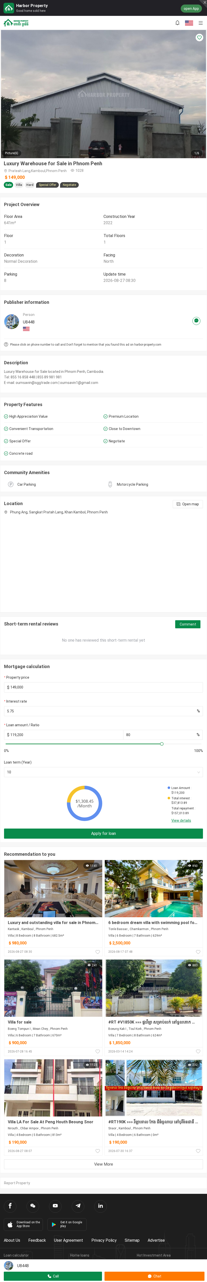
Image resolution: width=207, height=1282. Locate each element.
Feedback (37, 1240)
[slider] (162, 744)
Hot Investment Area (154, 1255)
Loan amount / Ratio (22, 725)
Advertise (156, 1240)
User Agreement (68, 1240)
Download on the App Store (28, 1224)
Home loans (79, 1255)
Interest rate (16, 701)
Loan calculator (16, 1255)
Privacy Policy (104, 1240)
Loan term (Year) (18, 762)
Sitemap (132, 1240)
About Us (12, 1240)
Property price (17, 677)
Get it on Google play (71, 1224)
